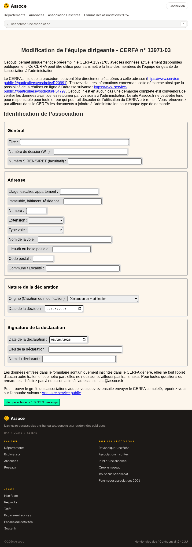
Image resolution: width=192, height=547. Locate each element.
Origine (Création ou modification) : (38, 298)
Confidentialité (169, 541)
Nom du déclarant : (25, 359)
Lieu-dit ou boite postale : (30, 249)
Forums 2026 (106, 15)
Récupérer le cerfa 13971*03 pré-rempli (31, 402)
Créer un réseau (109, 467)
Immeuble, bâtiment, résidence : (35, 201)
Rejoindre (11, 502)
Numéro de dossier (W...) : (30, 152)
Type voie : (18, 230)
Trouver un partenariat (113, 474)
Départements (14, 15)
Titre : (14, 142)
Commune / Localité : (27, 268)
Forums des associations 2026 (119, 480)
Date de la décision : (26, 309)
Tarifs (7, 509)
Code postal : (20, 259)
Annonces (36, 15)
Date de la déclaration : (28, 339)
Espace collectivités (18, 522)
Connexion (177, 6)
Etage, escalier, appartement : (34, 191)
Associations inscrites (64, 15)
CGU (185, 541)
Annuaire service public (61, 393)
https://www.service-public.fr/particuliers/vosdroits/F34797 (65, 89)
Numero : (17, 211)
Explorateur (12, 454)
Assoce (19, 6)
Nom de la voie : (23, 239)
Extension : (18, 220)
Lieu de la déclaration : (28, 349)
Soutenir (10, 528)
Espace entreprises (17, 515)
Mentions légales (146, 541)
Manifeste (11, 495)
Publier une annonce (113, 461)
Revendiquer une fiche (114, 448)
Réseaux (10, 467)
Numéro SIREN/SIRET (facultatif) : (38, 161)
